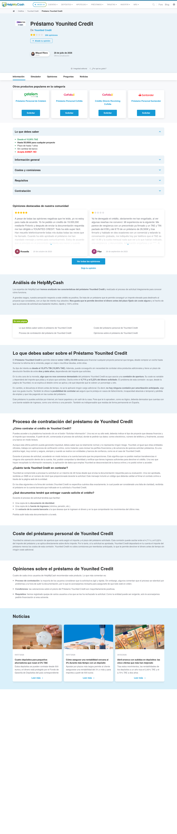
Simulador (36, 76)
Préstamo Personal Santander (146, 100)
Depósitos (66, 4)
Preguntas (68, 76)
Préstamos (96, 4)
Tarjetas (111, 4)
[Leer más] (50, 244)
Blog (167, 4)
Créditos (21, 11)
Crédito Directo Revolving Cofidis (107, 102)
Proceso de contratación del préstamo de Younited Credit (45, 332)
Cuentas (52, 4)
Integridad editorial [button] (80, 68)
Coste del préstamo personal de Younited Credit (116, 327)
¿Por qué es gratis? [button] (98, 68)
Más (135, 4)
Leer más (36, 677)
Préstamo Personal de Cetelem (31, 100)
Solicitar (31, 112)
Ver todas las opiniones (88, 261)
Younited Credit (33, 11)
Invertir (124, 4)
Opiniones (52, 76)
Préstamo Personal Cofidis (69, 100)
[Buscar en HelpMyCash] (153, 4)
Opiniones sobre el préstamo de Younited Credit (116, 332)
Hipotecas (81, 4)
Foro (161, 4)
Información (18, 76)
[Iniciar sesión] (174, 4)
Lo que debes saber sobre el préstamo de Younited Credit (45, 327)
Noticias (84, 76)
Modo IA (41, 4)
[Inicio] (13, 5)
